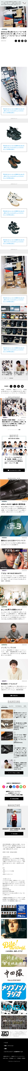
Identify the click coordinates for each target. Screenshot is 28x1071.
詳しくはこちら (24, 3)
